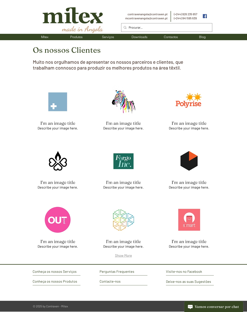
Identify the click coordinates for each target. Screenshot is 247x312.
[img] (57, 109)
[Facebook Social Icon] (205, 16)
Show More (123, 255)
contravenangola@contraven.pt (148, 14)
